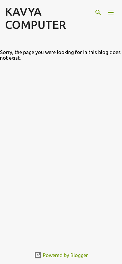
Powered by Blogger (65, 255)
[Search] (98, 12)
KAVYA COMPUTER (35, 18)
